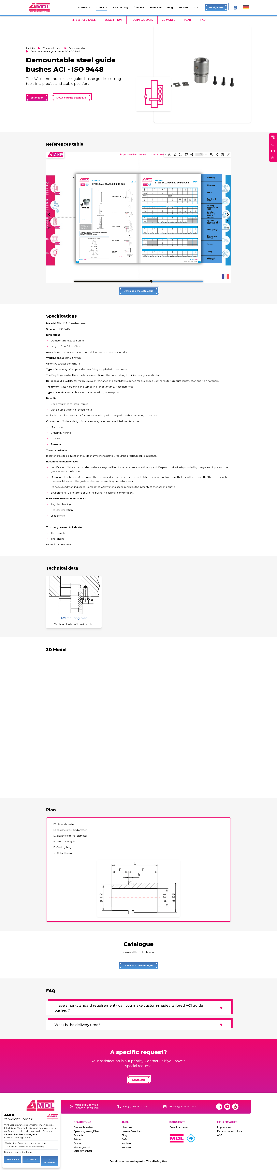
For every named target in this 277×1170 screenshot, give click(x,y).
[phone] (273, 137)
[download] (273, 144)
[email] (273, 151)
